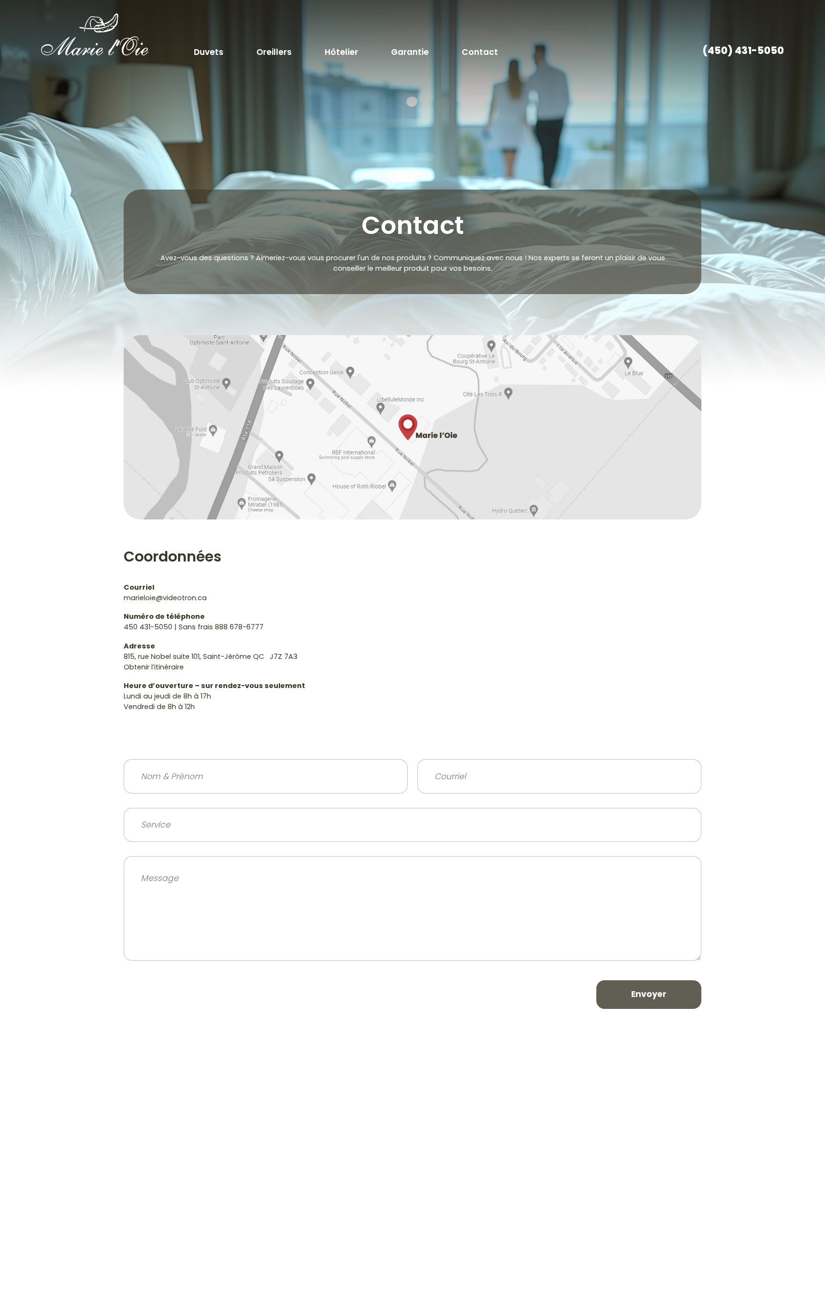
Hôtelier (341, 52)
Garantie (410, 52)
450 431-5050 (148, 627)
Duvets (208, 52)
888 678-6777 (239, 627)
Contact (480, 52)
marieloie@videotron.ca (165, 598)
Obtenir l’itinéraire (154, 667)
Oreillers (274, 52)
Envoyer (648, 994)
